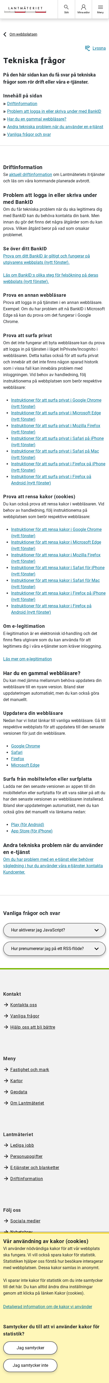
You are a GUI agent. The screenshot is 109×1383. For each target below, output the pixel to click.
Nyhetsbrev (21, 1232)
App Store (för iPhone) (32, 831)
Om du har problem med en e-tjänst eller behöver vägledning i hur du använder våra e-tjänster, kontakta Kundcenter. (53, 866)
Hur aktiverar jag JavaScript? (38, 930)
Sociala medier (25, 1220)
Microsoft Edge (25, 765)
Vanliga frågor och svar (29, 134)
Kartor (16, 1080)
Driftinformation (22, 103)
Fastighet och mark (29, 1069)
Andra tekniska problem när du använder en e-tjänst (55, 126)
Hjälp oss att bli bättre (32, 1027)
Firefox (17, 758)
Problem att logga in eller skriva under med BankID (54, 111)
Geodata (18, 1091)
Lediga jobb (22, 1145)
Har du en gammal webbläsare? (36, 119)
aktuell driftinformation (30, 174)
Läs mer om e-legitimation (27, 659)
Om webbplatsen (23, 34)
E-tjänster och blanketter (34, 1167)
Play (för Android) (27, 824)
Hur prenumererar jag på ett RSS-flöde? (47, 948)
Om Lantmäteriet (27, 1103)
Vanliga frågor (24, 1016)
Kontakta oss (23, 1004)
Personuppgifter (26, 1156)
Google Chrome (25, 746)
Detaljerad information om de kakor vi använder (47, 1306)
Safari (16, 752)
